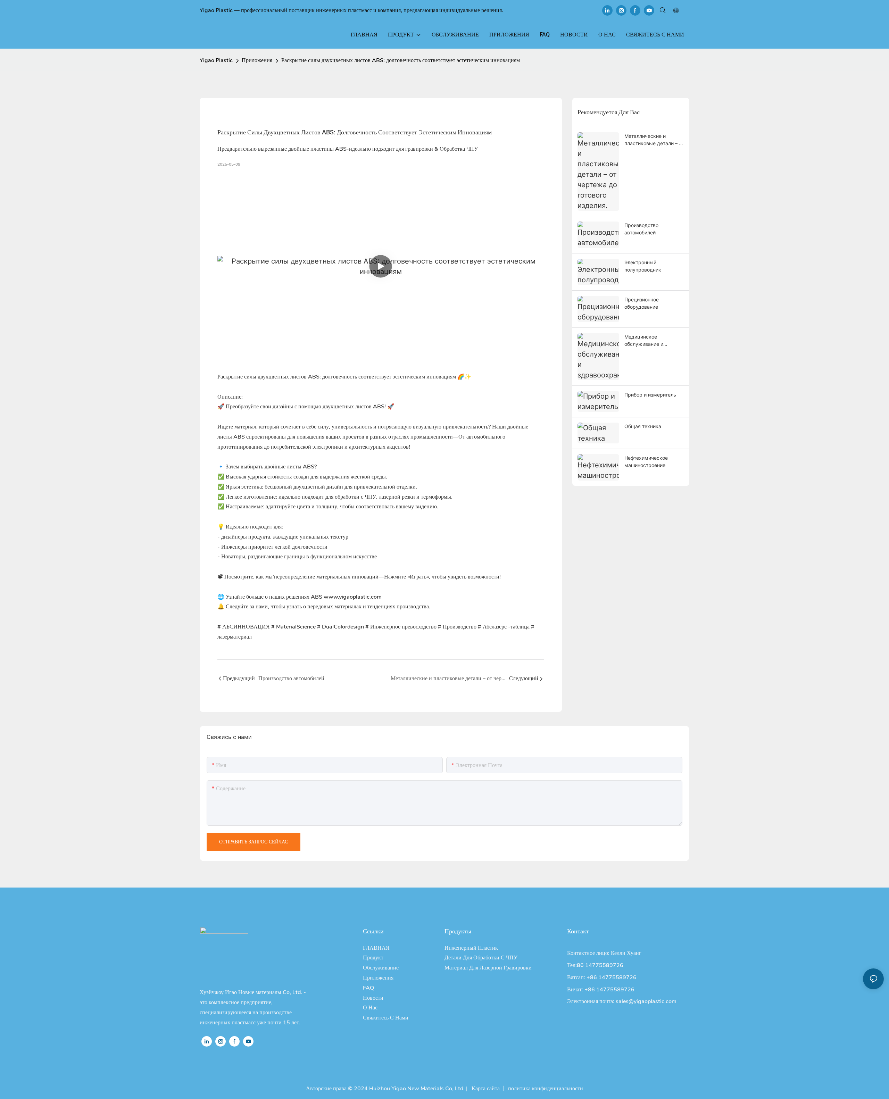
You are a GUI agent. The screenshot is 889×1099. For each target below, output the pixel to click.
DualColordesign (341, 627)
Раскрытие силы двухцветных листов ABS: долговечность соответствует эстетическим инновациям (400, 60)
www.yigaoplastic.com (353, 597)
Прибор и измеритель (650, 395)
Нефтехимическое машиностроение (646, 461)
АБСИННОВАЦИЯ (244, 627)
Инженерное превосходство (401, 627)
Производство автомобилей (641, 228)
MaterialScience (294, 627)
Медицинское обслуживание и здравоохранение (645, 341)
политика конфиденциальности (545, 1088)
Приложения (257, 60)
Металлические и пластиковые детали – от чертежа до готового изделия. (654, 140)
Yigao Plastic (216, 60)
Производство (458, 627)
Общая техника (642, 426)
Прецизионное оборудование (641, 303)
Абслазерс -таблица (504, 627)
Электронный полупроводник (642, 266)
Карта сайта (485, 1088)
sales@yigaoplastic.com (646, 1001)
